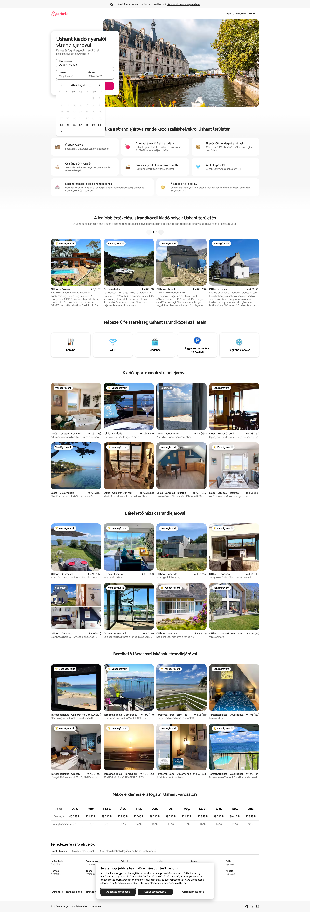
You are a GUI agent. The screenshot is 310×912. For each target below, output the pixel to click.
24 (61, 125)
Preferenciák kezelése (192, 891)
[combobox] (85, 65)
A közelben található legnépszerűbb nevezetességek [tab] (128, 851)
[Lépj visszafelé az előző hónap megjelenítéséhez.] (62, 85)
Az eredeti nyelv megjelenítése (183, 4)
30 (99, 125)
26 (74, 125)
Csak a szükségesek (155, 891)
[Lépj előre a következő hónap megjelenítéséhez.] (99, 85)
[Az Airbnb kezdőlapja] (59, 13)
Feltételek (96, 906)
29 (93, 125)
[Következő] (161, 232)
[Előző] (149, 232)
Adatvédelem (81, 906)
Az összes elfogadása (118, 891)
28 (87, 125)
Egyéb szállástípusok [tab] (83, 851)
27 (80, 125)
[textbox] (71, 76)
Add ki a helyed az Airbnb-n (240, 13)
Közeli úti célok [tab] (59, 851)
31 (61, 131)
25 (68, 125)
